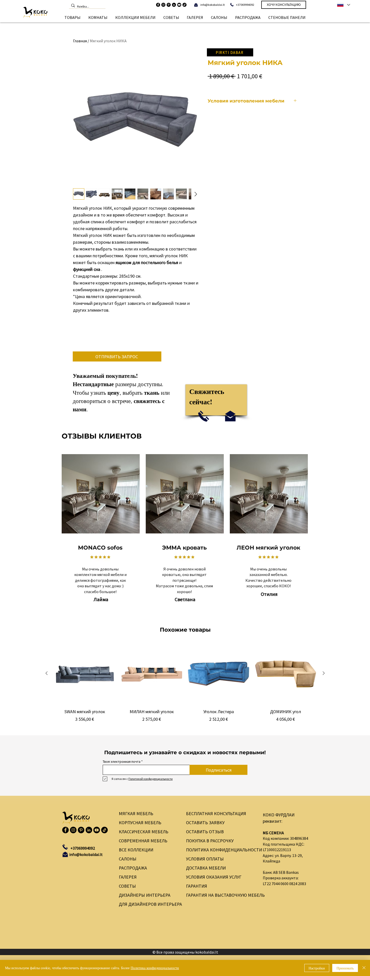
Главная (80, 40)
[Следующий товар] (324, 673)
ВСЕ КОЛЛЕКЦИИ (136, 850)
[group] (185, 685)
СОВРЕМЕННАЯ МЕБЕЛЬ (143, 841)
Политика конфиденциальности (155, 967)
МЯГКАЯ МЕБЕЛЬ (136, 813)
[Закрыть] (364, 968)
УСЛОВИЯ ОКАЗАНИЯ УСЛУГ (213, 877)
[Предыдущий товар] (47, 673)
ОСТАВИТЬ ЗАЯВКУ (205, 822)
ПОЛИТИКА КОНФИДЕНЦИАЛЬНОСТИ (220, 850)
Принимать (345, 968)
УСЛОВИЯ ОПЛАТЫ (205, 859)
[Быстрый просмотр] (85, 673)
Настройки (317, 968)
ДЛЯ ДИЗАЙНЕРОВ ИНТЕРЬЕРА (147, 904)
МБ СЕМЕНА (273, 832)
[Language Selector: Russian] (343, 4)
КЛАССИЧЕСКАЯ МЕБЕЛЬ (143, 832)
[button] (73, 17)
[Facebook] (158, 5)
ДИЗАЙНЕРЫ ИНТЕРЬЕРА (144, 895)
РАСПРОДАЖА (133, 868)
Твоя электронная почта (121, 761)
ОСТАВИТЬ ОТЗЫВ (205, 832)
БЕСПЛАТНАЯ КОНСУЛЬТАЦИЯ (216, 813)
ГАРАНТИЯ (196, 886)
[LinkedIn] (174, 5)
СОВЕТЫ (127, 886)
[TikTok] (184, 5)
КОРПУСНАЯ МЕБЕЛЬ (140, 822)
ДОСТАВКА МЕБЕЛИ (206, 868)
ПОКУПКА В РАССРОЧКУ (210, 841)
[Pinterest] (169, 5)
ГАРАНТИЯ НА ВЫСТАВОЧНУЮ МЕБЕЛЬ (220, 895)
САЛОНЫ (127, 859)
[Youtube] (179, 5)
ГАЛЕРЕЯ (128, 877)
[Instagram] (163, 5)
